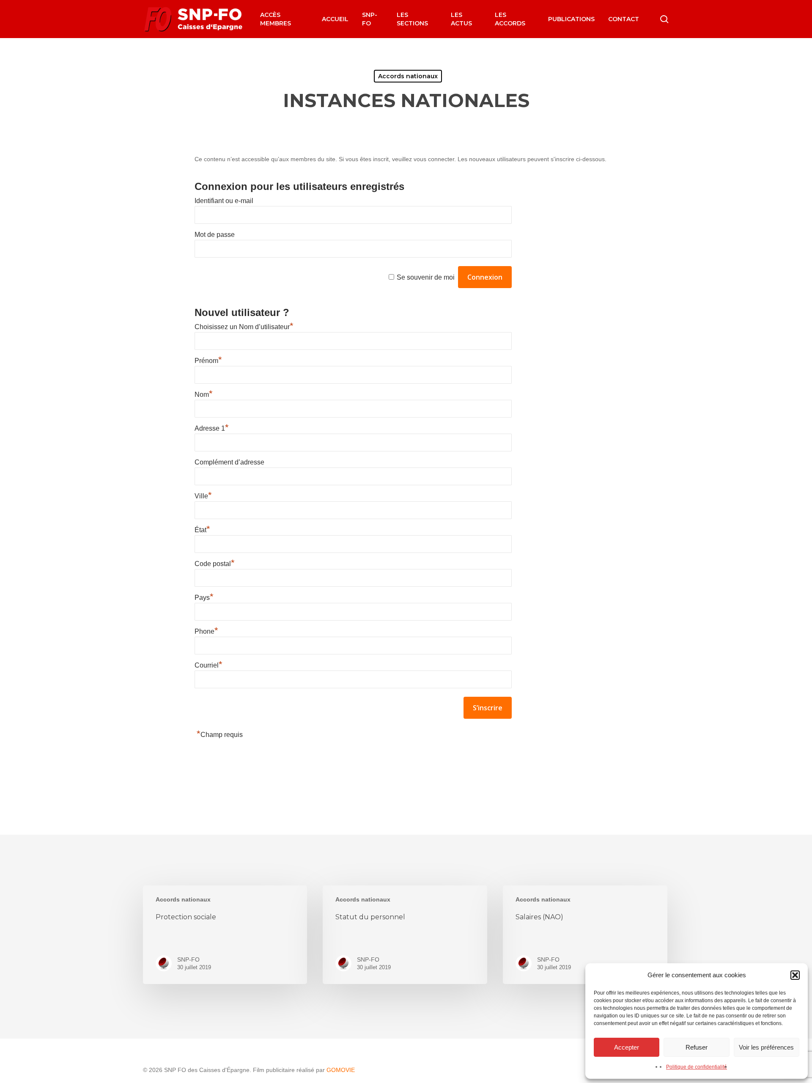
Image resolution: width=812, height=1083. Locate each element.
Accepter (626, 1047)
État (202, 529)
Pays (204, 597)
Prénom (208, 360)
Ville (203, 496)
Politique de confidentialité (696, 1067)
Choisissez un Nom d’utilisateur (244, 326)
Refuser (697, 1047)
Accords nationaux (408, 76)
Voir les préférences (766, 1047)
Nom (204, 394)
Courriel (208, 665)
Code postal (215, 563)
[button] (795, 975)
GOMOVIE (340, 1070)
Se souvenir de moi (426, 277)
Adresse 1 (212, 428)
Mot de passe (215, 234)
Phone (206, 631)
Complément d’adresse (229, 462)
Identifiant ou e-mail (224, 200)
